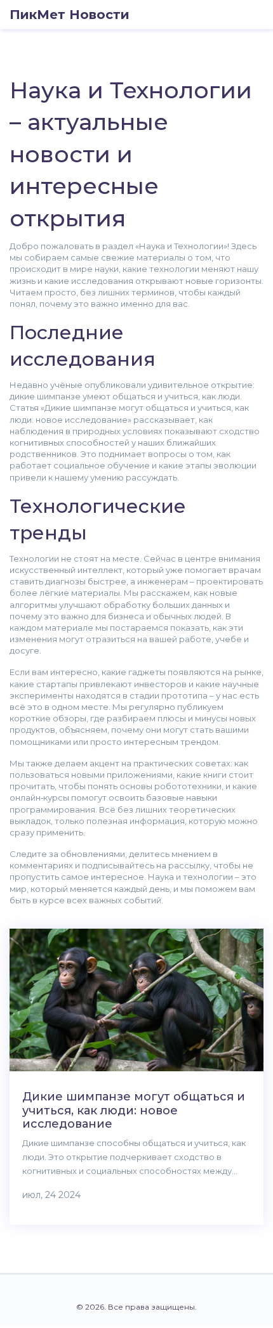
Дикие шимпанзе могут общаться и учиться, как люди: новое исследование (133, 1110)
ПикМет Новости (70, 14)
